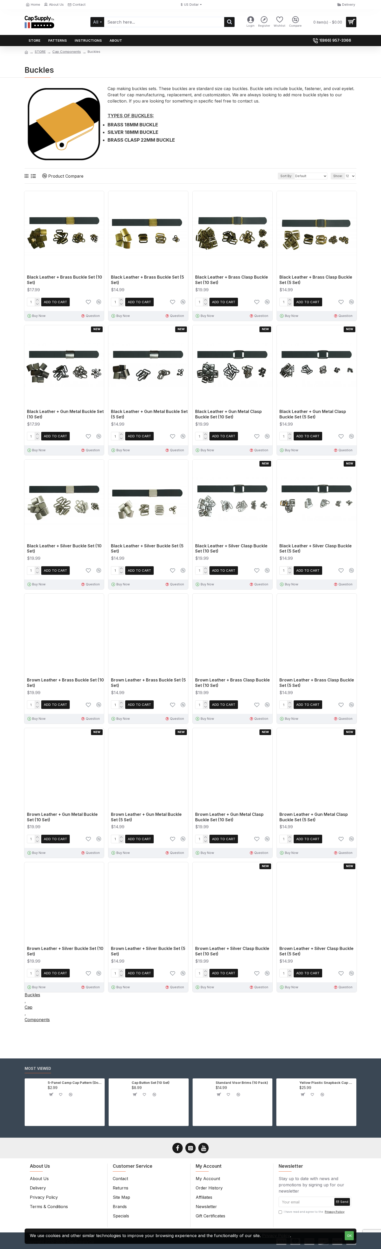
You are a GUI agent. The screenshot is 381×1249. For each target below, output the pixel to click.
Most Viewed (38, 1068)
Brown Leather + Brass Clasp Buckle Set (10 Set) (232, 682)
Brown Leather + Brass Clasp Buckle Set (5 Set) (316, 682)
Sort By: (286, 176)
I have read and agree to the (314, 1212)
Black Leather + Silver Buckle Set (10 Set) (64, 548)
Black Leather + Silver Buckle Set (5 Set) (147, 548)
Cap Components (66, 51)
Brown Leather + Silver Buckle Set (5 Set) (148, 951)
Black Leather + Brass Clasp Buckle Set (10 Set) (231, 279)
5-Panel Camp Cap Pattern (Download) (75, 1082)
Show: (338, 176)
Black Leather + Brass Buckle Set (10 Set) (64, 279)
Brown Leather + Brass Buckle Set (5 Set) (148, 682)
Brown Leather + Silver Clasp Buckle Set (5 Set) (316, 951)
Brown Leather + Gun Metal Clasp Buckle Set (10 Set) (229, 817)
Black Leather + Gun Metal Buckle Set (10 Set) (65, 414)
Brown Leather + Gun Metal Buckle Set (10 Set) (62, 817)
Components (37, 1019)
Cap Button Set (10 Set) (151, 1082)
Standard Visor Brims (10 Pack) (242, 1082)
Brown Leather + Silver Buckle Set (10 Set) (65, 951)
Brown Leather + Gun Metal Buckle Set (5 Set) (146, 817)
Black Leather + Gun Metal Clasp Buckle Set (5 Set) (312, 414)
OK (349, 1235)
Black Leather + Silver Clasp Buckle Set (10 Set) (231, 548)
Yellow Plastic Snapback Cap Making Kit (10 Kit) (326, 1082)
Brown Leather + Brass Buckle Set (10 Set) (65, 682)
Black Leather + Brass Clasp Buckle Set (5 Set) (315, 279)
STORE (40, 51)
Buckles (32, 994)
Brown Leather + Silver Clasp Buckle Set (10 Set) (232, 951)
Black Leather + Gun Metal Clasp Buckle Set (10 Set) (228, 414)
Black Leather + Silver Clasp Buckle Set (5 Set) (315, 548)
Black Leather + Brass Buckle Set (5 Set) (147, 279)
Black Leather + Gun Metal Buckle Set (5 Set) (149, 414)
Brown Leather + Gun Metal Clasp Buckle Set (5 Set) (313, 817)
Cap (28, 1007)
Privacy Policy (276, 1235)
